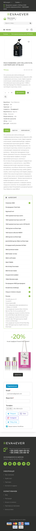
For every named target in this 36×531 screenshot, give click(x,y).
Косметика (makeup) (12, 287)
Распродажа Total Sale (13, 207)
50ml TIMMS (9, 262)
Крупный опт (10, 211)
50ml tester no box (11, 254)
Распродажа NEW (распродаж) (15, 283)
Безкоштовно (9, 509)
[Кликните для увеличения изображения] (18, 49)
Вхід (6, 495)
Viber (24, 413)
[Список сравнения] (31, 29)
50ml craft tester (11, 258)
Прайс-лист (8, 478)
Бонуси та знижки (10, 502)
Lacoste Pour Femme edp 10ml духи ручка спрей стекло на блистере (17, 319)
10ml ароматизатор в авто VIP (15, 220)
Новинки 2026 (10, 203)
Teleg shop (13, 422)
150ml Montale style (12, 279)
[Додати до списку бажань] (29, 42)
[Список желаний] (27, 29)
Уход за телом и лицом (13, 292)
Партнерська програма (12, 506)
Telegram (13, 413)
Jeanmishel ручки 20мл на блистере (17, 241)
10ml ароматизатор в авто (14, 215)
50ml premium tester (12, 249)
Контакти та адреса (11, 486)
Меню (8, 30)
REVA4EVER (18, 14)
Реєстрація (8, 498)
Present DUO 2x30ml (12, 275)
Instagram (13, 418)
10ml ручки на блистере (13, 228)
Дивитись (18, 374)
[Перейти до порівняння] (6, 96)
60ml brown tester (11, 271)
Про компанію (9, 475)
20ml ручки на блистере (13, 237)
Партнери (8, 482)
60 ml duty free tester (12, 266)
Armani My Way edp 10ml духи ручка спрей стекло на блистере (17, 325)
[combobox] (9, 408)
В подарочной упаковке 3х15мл (16, 245)
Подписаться (12, 386)
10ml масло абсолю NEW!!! (14, 232)
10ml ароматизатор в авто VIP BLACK (18, 224)
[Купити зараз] (28, 92)
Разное (8, 296)
